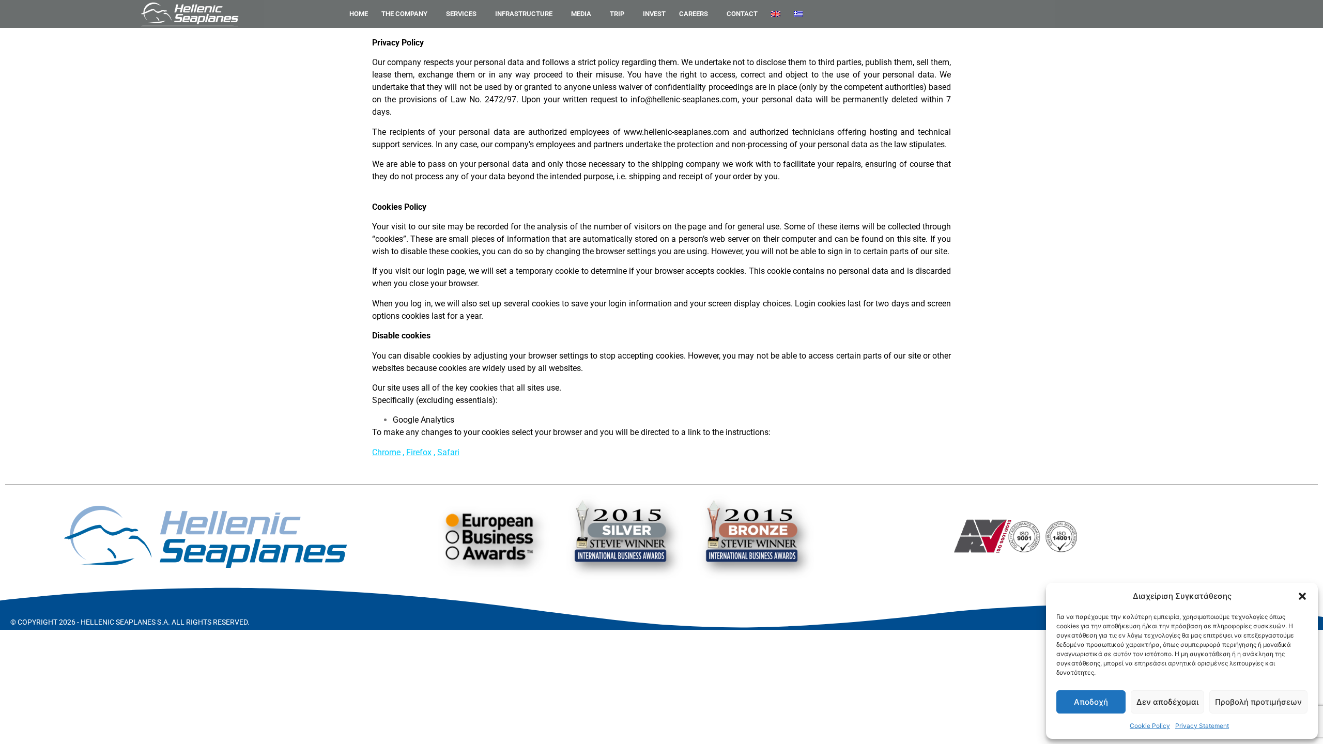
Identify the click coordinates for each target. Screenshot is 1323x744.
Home (358, 14)
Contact (742, 14)
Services (461, 14)
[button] (1302, 596)
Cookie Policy (1150, 726)
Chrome (386, 452)
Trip (617, 14)
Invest (654, 14)
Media (581, 14)
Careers (693, 14)
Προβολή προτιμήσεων (1258, 702)
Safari (448, 452)
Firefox (419, 452)
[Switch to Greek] (798, 14)
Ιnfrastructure (523, 14)
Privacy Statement (1202, 726)
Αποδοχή (1091, 702)
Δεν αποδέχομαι (1167, 702)
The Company (404, 14)
